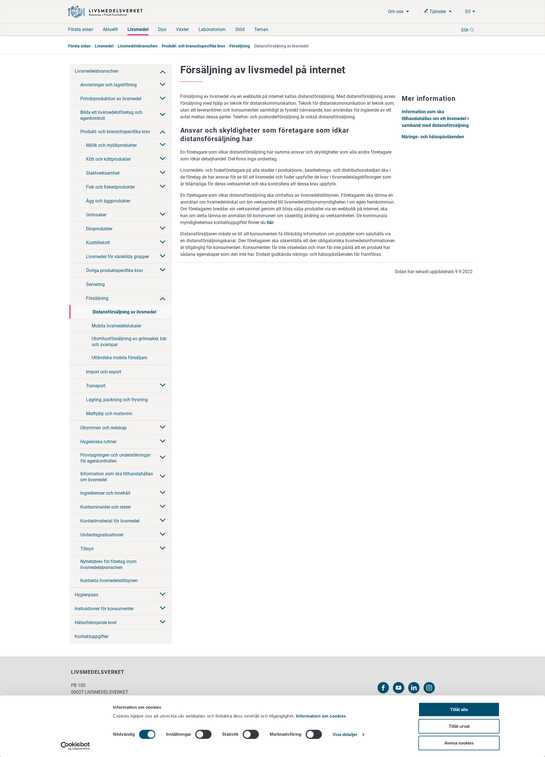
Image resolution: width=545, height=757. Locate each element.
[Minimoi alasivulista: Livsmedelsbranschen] (162, 71)
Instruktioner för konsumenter (104, 608)
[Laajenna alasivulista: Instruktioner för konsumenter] (162, 608)
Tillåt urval (459, 726)
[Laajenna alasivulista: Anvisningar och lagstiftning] (162, 85)
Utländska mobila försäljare (119, 357)
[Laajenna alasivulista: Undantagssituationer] (162, 534)
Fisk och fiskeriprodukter (110, 187)
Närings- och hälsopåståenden (433, 136)
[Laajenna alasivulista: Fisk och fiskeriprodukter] (162, 186)
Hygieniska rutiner (98, 441)
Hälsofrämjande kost (96, 622)
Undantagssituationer (101, 535)
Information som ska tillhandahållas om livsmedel (116, 476)
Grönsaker (96, 215)
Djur (162, 29)
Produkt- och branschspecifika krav (193, 46)
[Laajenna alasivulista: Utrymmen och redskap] (162, 427)
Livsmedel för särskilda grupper (117, 256)
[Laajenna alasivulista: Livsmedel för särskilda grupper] (162, 256)
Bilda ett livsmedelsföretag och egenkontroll (111, 115)
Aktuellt (110, 29)
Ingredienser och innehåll (105, 493)
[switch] (203, 734)
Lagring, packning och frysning (117, 399)
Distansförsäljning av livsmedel (124, 312)
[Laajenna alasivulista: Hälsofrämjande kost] (162, 622)
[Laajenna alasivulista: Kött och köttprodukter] (162, 159)
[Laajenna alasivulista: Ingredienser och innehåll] (162, 493)
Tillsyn (87, 548)
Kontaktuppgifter (91, 636)
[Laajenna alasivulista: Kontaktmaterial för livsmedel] (162, 520)
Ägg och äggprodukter (108, 201)
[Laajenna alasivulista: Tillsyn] (162, 548)
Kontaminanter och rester (105, 507)
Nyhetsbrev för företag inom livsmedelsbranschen (108, 564)
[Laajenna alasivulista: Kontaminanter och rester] (162, 506)
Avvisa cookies (459, 743)
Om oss (396, 11)
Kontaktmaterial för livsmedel (109, 521)
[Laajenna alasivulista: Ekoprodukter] (162, 228)
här (270, 222)
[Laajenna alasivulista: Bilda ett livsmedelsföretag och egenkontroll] (162, 115)
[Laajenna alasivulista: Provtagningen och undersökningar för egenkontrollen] (162, 457)
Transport (95, 385)
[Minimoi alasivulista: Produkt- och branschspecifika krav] (162, 131)
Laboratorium (212, 29)
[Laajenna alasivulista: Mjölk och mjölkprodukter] (162, 145)
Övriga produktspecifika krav (114, 270)
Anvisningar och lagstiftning (108, 84)
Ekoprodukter (99, 228)
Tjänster (437, 11)
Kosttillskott (98, 242)
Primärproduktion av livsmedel (110, 98)
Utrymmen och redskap (103, 427)
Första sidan (80, 29)
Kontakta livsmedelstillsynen (109, 580)
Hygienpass (86, 594)
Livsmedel (137, 29)
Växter (182, 29)
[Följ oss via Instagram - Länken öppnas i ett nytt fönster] (429, 687)
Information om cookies (321, 716)
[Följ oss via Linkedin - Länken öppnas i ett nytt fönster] (414, 687)
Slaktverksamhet (103, 173)
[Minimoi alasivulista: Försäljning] (162, 298)
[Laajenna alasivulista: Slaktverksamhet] (162, 173)
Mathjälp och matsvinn (109, 413)
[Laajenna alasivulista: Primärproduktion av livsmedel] (162, 98)
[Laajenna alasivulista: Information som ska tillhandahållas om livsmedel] (162, 476)
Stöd (240, 29)
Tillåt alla (459, 709)
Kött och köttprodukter (108, 159)
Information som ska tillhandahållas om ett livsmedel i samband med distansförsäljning (435, 118)
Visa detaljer (345, 734)
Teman (261, 29)
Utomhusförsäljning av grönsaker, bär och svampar (129, 341)
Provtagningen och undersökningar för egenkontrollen (115, 458)
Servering (95, 284)
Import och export (103, 372)
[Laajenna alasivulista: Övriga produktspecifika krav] (162, 270)
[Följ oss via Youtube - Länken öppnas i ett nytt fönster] (398, 687)
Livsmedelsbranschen (138, 46)
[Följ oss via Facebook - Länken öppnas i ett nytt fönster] (383, 687)
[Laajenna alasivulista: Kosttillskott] (162, 242)
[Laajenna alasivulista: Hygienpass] (162, 594)
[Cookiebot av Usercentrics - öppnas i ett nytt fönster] (75, 746)
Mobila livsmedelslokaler (116, 326)
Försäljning (239, 46)
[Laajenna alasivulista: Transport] (162, 385)
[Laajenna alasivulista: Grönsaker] (162, 214)
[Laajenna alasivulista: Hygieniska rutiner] (162, 441)
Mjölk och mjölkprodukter (111, 145)
